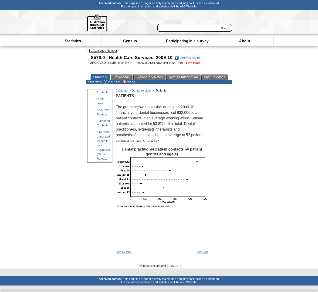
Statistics (73, 41)
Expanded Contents (103, 123)
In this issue (100, 101)
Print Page (113, 81)
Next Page (202, 251)
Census (130, 41)
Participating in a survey (187, 41)
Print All (130, 81)
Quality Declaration (190, 57)
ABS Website (188, 6)
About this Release (103, 112)
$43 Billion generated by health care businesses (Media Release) (104, 145)
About (244, 41)
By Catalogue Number (103, 50)
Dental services (141, 90)
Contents (102, 92)
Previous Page (124, 251)
